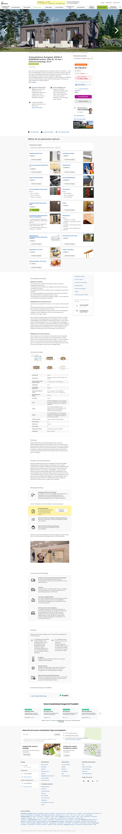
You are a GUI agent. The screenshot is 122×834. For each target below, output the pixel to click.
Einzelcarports (45, 822)
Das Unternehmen (66, 764)
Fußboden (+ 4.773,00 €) (69, 219)
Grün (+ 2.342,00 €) (35, 195)
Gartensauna (95, 822)
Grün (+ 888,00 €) (68, 197)
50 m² (34, 818)
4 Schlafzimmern (79, 818)
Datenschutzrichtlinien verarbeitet (73, 739)
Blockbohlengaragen (31, 822)
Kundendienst (109, 2)
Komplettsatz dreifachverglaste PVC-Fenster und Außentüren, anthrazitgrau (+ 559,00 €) (38, 221)
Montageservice (66, 165)
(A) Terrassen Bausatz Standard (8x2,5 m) (38, 165)
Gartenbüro (79, 813)
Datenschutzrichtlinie (87, 766)
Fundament (43, 788)
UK (55, 830)
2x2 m (63, 815)
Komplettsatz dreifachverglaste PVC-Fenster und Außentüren (38, 216)
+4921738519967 (74, 3)
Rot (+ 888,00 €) (67, 193)
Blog (63, 773)
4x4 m (75, 815)
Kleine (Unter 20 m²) (60, 813)
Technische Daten (79, 279)
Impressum (84, 771)
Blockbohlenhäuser (25, 816)
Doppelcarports (52, 822)
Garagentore (44, 800)
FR (58, 830)
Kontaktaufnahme (66, 775)
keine (32, 191)
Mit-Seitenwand (82, 822)
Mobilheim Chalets (31, 821)
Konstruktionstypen (45, 791)
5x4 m (82, 815)
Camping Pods (88, 815)
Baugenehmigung (45, 786)
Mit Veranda (77, 819)
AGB (83, 764)
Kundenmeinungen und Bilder (81, 294)
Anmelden (57, 734)
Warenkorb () (116, 2)
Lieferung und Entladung (80, 288)
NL (66, 830)
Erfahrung (64, 769)
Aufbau (42, 804)
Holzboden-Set (66, 215)
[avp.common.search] (120, 7)
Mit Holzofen (60, 824)
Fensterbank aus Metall (68, 153)
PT (64, 830)
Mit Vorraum (38, 824)
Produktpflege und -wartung (47, 802)
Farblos (64, 203)
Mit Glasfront (58, 815)
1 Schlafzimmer (53, 818)
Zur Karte (67, 755)
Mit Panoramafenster (87, 824)
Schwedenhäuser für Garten (61, 819)
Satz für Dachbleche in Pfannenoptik (38, 189)
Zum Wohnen (40, 816)
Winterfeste (52, 813)
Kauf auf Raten (81, 84)
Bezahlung (43, 766)
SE (68, 830)
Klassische (67, 816)
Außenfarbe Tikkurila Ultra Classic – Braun (38, 203)
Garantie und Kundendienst (81, 282)
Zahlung (76, 291)
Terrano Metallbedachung (69, 177)
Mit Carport (83, 821)
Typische (40, 819)
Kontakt (102, 2)
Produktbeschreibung (79, 276)
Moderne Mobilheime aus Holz (43, 821)
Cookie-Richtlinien (86, 769)
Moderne (47, 813)
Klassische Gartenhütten (38, 813)
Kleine (52, 816)
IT (60, 830)
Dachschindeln (66, 189)
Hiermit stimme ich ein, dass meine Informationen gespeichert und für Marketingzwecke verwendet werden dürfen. (40, 740)
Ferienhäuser (47, 816)
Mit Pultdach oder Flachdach (48, 815)
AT (70, 830)
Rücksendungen (45, 778)
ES (62, 830)
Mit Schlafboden (29, 815)
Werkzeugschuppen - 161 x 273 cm (37, 261)
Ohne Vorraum (31, 824)
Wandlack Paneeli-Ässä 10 (35, 153)
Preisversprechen (45, 780)
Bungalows (23, 818)
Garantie (43, 773)
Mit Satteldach (37, 815)
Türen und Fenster (45, 797)
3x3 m (67, 815)
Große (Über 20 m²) (71, 813)
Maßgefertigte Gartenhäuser (47, 775)
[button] (36, 358)
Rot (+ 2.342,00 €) (35, 193)
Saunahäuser (24, 824)
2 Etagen (47, 818)
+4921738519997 (43, 3)
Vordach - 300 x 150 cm (68, 249)
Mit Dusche (44, 824)
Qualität (63, 766)
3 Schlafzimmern (70, 818)
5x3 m (79, 815)
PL (72, 830)
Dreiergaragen (77, 821)
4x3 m (71, 815)
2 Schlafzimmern (62, 818)
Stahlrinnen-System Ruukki (36, 177)
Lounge (84, 813)
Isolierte (56, 816)
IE (74, 830)
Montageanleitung (79, 285)
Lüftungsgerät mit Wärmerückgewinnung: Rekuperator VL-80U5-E (38, 237)
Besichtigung (64, 771)
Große (81, 816)
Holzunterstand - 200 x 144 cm (70, 235)
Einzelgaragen (61, 821)
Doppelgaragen (69, 821)
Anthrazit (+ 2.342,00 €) (36, 197)
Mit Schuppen (95, 813)
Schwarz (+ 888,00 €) (69, 195)
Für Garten (33, 816)
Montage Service (45, 771)
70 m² (38, 818)
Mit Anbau (89, 813)
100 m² (42, 818)
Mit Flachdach (68, 822)
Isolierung (43, 793)
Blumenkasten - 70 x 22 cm (35, 249)
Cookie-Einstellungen (87, 773)
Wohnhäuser (87, 816)
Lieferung (43, 769)
